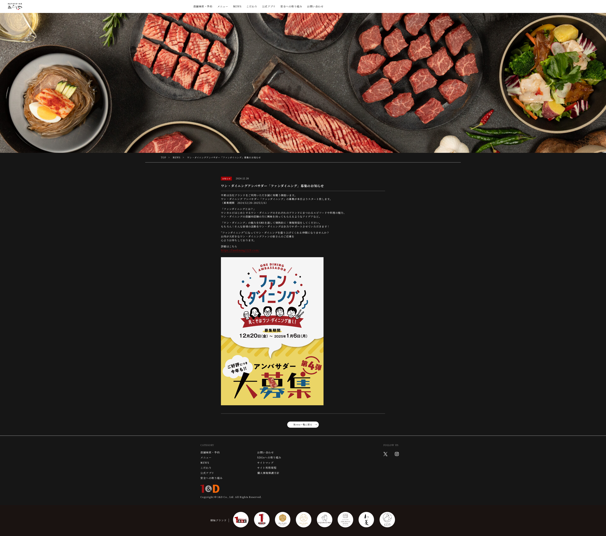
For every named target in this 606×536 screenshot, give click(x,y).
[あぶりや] (15, 6)
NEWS (237, 6)
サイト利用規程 (266, 468)
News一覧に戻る (303, 424)
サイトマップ (265, 462)
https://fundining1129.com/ (240, 250)
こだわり (251, 6)
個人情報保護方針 (268, 473)
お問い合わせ (315, 6)
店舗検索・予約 (202, 6)
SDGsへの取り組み (269, 457)
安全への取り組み (291, 6)
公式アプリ (269, 6)
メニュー (222, 6)
